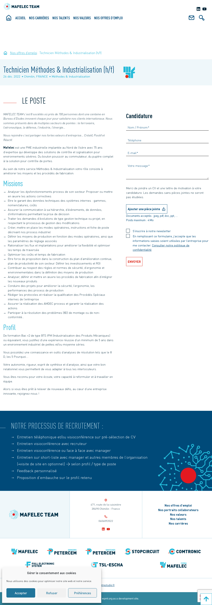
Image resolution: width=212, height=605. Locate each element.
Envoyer (134, 261)
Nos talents (61, 18)
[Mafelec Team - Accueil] (5, 53)
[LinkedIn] (198, 9)
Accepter (21, 593)
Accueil (20, 18)
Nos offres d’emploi (108, 18)
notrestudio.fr (107, 585)
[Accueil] (8, 19)
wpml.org (107, 598)
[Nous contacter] (191, 19)
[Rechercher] (201, 19)
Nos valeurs (82, 18)
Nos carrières (39, 18)
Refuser (51, 593)
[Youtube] (204, 9)
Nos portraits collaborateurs (178, 510)
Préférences (82, 593)
